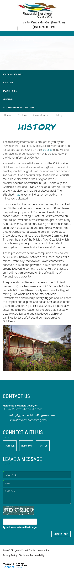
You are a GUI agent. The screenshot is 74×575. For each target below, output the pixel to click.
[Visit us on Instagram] (16, 27)
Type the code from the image (19, 527)
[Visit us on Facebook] (11, 27)
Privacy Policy (10, 555)
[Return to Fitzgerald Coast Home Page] (37, 9)
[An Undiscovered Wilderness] (37, 53)
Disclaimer (24, 555)
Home (7, 115)
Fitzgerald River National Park (18, 107)
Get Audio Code (13, 516)
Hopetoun (8, 82)
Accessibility (37, 555)
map (17, 194)
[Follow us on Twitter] (20, 27)
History (59, 115)
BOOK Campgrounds (13, 74)
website (47, 149)
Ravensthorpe (10, 90)
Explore (22, 115)
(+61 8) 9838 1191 (43, 27)
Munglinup (8, 99)
